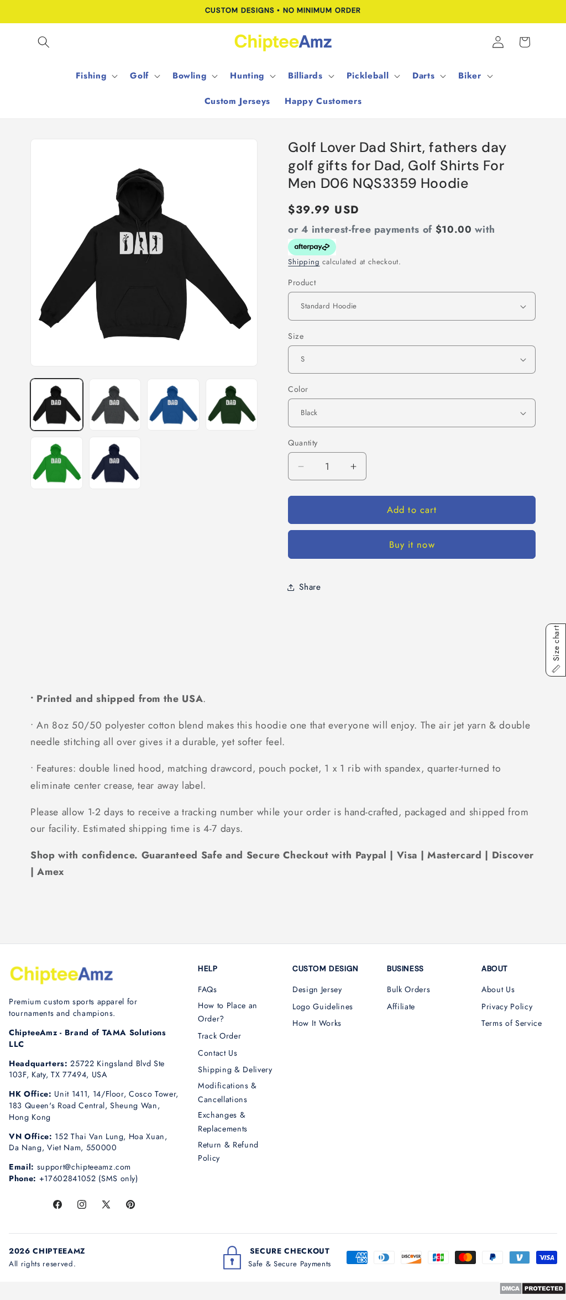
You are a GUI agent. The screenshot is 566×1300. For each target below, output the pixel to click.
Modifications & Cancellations (227, 1092)
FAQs (207, 989)
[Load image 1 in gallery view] (56, 405)
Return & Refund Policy (228, 1151)
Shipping (303, 261)
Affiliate (401, 1006)
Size (295, 336)
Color (298, 389)
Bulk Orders (408, 989)
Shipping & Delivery (235, 1069)
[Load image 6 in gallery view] (115, 463)
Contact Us (218, 1052)
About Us (498, 989)
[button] (43, 42)
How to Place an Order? (228, 1012)
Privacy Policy (506, 1006)
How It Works (317, 1023)
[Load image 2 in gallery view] (115, 405)
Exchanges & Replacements (223, 1121)
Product (302, 282)
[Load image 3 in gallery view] (173, 405)
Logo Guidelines (322, 1006)
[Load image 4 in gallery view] (232, 405)
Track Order (219, 1035)
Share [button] (310, 587)
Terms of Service (511, 1023)
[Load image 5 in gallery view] (56, 463)
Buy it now (412, 544)
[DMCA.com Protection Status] (532, 1292)
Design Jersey (317, 989)
